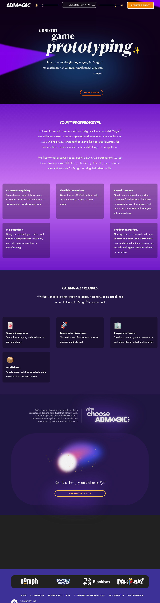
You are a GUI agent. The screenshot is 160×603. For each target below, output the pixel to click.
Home (24, 595)
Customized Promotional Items (89, 595)
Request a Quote (140, 5)
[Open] (93, 4)
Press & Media (37, 595)
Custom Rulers (116, 595)
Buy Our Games (135, 595)
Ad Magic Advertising (59, 595)
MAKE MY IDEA (91, 92)
